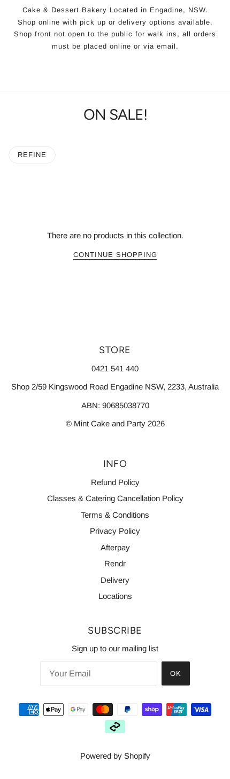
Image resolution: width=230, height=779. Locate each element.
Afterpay (115, 547)
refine (32, 155)
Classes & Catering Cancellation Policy (115, 498)
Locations (115, 596)
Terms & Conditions (115, 514)
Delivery (115, 580)
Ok (175, 673)
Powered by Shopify (115, 755)
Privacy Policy (115, 530)
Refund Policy (115, 482)
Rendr (115, 563)
